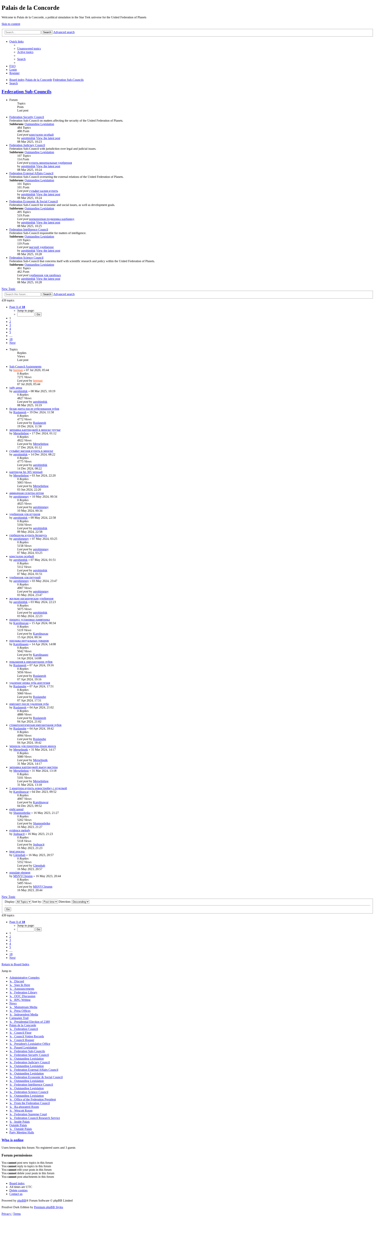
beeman (18, 370)
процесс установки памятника (29, 619)
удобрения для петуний (25, 577)
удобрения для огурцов (24, 514)
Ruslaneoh (19, 412)
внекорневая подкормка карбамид (51, 219)
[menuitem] (29, 48)
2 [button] (10, 321)
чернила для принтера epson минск (32, 746)
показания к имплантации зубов (31, 661)
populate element (19, 872)
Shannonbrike (21, 812)
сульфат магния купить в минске (31, 451)
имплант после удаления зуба (29, 704)
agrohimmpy (21, 496)
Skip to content (11, 24)
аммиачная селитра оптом (26, 493)
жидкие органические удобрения (31, 598)
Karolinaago (21, 644)
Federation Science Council (26, 257)
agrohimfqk (28, 138)
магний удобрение (41, 247)
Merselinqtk (20, 749)
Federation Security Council (26, 117)
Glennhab (19, 855)
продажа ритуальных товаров (29, 640)
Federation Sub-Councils (26, 91)
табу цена (15, 387)
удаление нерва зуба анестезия (29, 682)
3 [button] (10, 325)
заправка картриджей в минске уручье (35, 429)
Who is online (12, 1140)
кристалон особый (41, 134)
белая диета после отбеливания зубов (34, 408)
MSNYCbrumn (23, 876)
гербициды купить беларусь (28, 535)
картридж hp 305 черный (26, 472)
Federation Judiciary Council (27, 145)
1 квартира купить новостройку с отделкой (38, 788)
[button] (17, 307)
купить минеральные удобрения (50, 162)
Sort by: (37, 901)
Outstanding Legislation (39, 124)
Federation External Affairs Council (31, 173)
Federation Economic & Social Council (33, 201)
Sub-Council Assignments (25, 366)
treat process (17, 851)
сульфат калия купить (43, 190)
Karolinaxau (21, 623)
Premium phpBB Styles (48, 1207)
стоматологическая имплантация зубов (35, 725)
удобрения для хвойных (45, 275)
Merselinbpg (21, 433)
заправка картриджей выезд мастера (33, 767)
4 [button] (10, 328)
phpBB (21, 1200)
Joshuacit (19, 834)
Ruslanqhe (19, 686)
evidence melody (19, 830)
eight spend (16, 809)
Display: (10, 901)
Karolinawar (21, 791)
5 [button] (10, 332)
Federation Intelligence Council (28, 229)
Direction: (65, 901)
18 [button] (10, 339)
